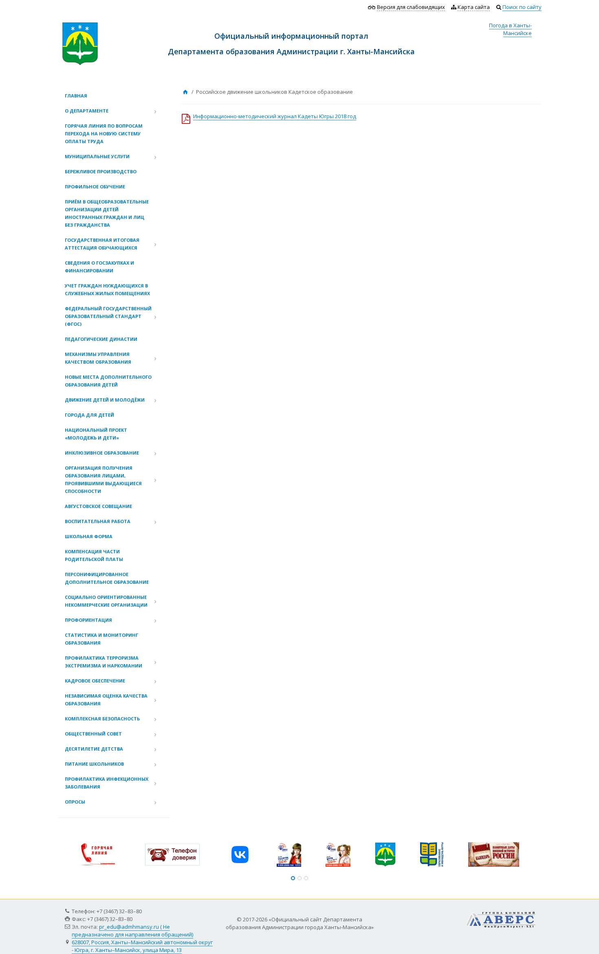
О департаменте (86, 111)
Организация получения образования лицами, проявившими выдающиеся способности (103, 479)
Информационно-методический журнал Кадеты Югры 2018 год (274, 116)
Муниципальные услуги (97, 156)
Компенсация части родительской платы (94, 555)
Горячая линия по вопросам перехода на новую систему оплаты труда (104, 133)
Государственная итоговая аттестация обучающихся (102, 244)
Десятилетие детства (94, 749)
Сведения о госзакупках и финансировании (99, 267)
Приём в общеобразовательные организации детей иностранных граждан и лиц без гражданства (107, 213)
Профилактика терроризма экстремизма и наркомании (103, 662)
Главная (76, 96)
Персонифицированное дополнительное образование (107, 578)
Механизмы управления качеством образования (98, 358)
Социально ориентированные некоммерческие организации (106, 601)
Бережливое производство (101, 171)
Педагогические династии (101, 339)
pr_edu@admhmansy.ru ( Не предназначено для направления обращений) (132, 930)
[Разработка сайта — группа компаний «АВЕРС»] (500, 915)
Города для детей (89, 415)
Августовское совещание (98, 506)
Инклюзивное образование (102, 453)
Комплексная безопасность (102, 719)
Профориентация (88, 620)
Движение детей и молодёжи (105, 400)
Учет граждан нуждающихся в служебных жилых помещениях (107, 289)
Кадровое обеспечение (95, 681)
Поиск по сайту (522, 7)
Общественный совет (93, 734)
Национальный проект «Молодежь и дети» (96, 434)
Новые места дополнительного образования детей (108, 381)
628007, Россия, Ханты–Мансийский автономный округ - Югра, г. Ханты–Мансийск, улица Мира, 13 (142, 946)
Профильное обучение (95, 186)
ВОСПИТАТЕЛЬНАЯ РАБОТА (97, 521)
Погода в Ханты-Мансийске (510, 29)
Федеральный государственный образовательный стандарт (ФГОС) (108, 316)
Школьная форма (88, 536)
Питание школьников (94, 764)
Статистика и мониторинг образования (101, 639)
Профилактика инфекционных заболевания (106, 783)
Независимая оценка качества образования (106, 700)
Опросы (75, 802)
